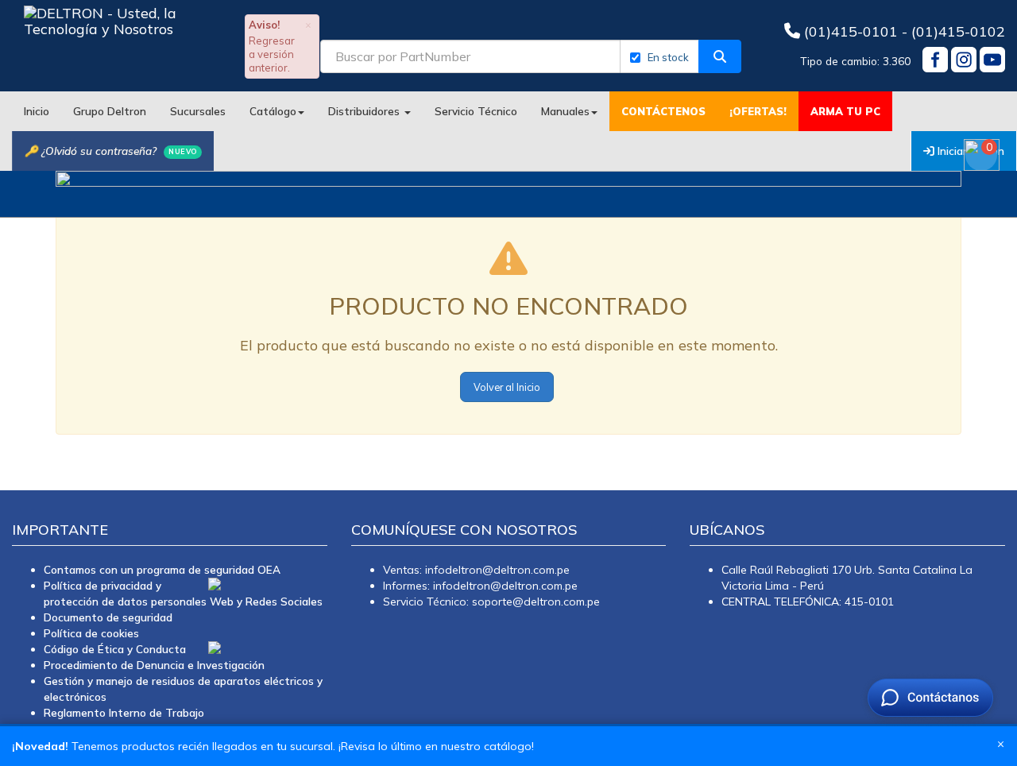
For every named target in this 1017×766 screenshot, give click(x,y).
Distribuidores (365, 111)
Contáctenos (663, 111)
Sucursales (198, 111)
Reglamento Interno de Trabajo (124, 712)
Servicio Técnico (476, 111)
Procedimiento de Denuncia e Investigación (154, 664)
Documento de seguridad (108, 617)
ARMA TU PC (845, 111)
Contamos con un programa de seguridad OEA (162, 569)
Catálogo (272, 111)
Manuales (565, 111)
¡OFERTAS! (758, 111)
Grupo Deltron (109, 111)
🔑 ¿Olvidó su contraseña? (111, 150)
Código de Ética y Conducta (115, 649)
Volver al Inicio (507, 387)
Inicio (36, 111)
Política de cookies (91, 633)
